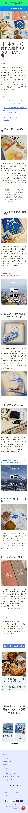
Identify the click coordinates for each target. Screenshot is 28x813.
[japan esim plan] (14, 490)
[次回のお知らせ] (25, 3)
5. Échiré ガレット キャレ (12, 115)
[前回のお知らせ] (2, 3)
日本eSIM (4, 460)
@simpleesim (11, 780)
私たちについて (7, 764)
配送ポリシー (22, 806)
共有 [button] (4, 63)
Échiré (7, 498)
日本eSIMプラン (6, 273)
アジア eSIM (20, 737)
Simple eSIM (8, 804)
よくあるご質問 (7, 761)
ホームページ (6, 754)
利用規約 (16, 806)
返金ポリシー (23, 804)
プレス (7, 556)
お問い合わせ (6, 768)
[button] (3, 8)
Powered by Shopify (15, 804)
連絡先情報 (15, 808)
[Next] (24, 675)
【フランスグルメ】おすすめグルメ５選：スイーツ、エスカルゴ (13, 681)
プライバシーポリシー (9, 806)
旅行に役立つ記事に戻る (14, 646)
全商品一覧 (8, 736)
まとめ (6, 120)
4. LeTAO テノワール (11, 112)
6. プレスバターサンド (11, 117)
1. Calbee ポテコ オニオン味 (13, 100)
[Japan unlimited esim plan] (14, 303)
